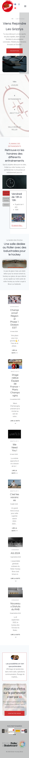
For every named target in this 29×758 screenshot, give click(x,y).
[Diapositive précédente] (3, 731)
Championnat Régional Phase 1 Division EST (14, 319)
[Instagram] (19, 4)
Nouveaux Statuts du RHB (15, 606)
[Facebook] (15, 4)
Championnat (14, 306)
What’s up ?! (15, 371)
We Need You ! (14, 447)
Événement (15, 549)
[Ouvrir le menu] (25, 6)
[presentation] (14, 299)
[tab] (6, 193)
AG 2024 (15, 553)
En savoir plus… (17, 225)
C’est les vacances (14, 497)
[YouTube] (15, 8)
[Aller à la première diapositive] (25, 731)
